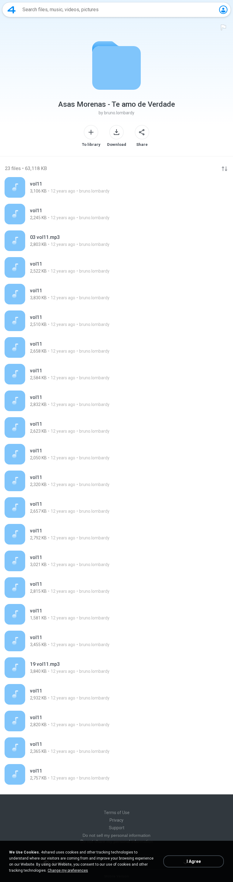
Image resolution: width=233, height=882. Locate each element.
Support (116, 827)
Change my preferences (68, 870)
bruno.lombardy (119, 112)
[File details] (116, 187)
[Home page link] (11, 9)
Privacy (116, 820)
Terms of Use (117, 812)
